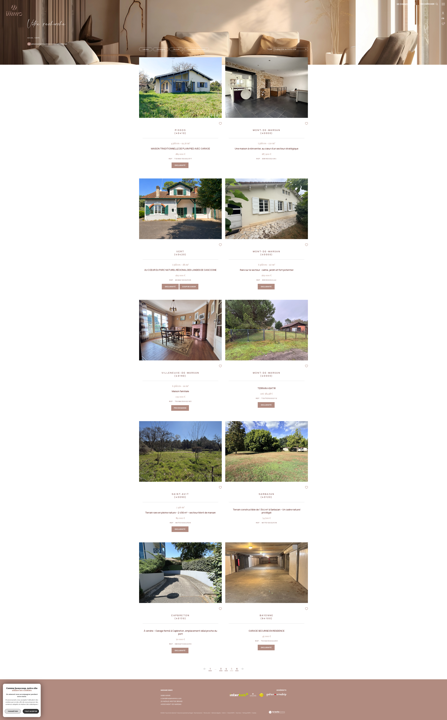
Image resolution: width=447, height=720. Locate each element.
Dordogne (161, 49)
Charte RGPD (231, 713)
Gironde (176, 49)
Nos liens (238, 713)
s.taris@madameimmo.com (171, 698)
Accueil (30, 38)
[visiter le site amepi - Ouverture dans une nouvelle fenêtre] (253, 695)
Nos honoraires (198, 713)
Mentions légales (216, 713)
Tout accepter (31, 711)
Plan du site (207, 713)
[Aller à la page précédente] (204, 668)
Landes (146, 49)
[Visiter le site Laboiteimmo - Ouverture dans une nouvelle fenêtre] (276, 712)
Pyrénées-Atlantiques (196, 49)
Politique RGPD (246, 713)
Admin (224, 713)
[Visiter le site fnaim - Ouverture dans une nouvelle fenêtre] (261, 695)
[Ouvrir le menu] (443, 4)
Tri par (269, 49)
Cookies (254, 713)
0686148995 (165, 695)
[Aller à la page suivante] (242, 668)
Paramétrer (13, 711)
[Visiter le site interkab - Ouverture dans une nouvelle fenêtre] (239, 694)
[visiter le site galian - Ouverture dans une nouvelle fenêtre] (276, 694)
